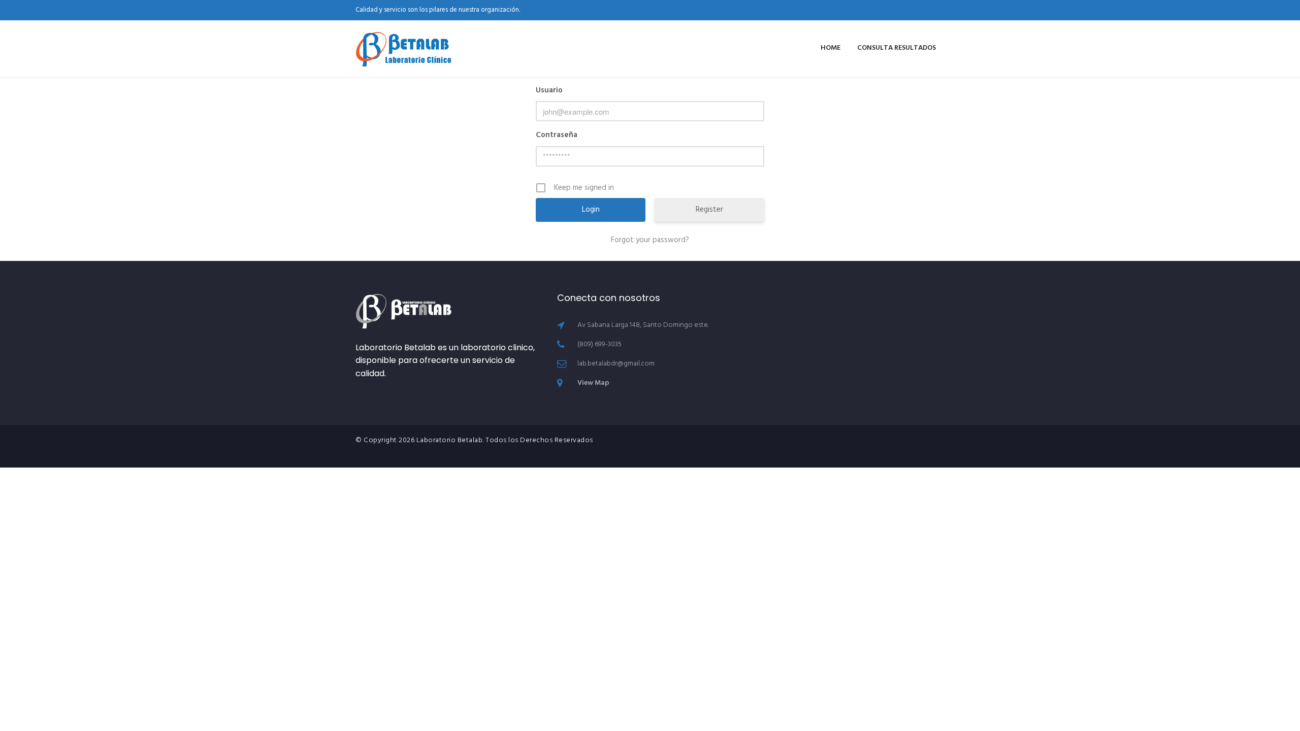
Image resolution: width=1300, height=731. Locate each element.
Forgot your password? (650, 240)
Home (830, 48)
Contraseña (556, 135)
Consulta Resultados (896, 48)
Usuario (549, 90)
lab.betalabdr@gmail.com (616, 364)
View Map (593, 383)
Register (709, 210)
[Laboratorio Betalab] (403, 48)
